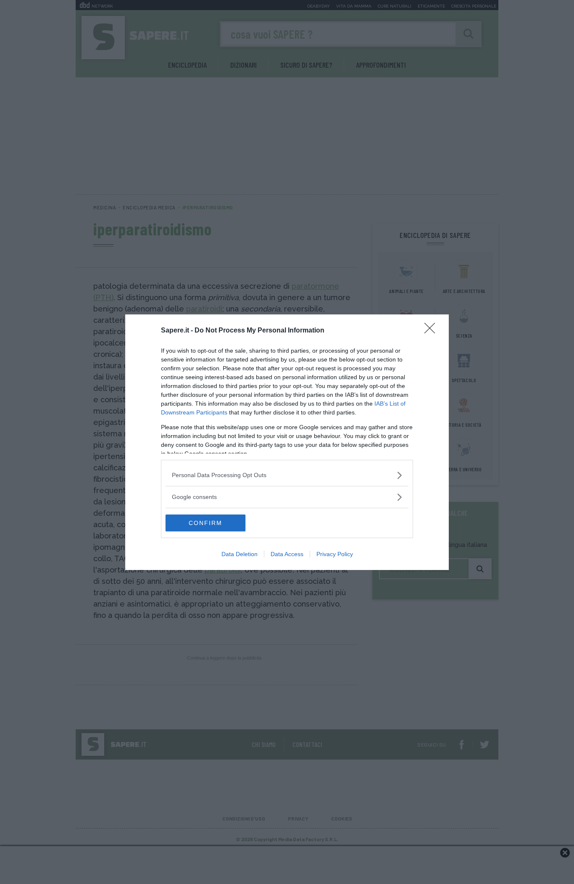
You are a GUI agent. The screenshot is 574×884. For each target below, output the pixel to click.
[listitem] (287, 475)
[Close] (432, 331)
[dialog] (287, 442)
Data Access (287, 554)
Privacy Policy (334, 554)
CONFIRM (205, 523)
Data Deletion (239, 554)
